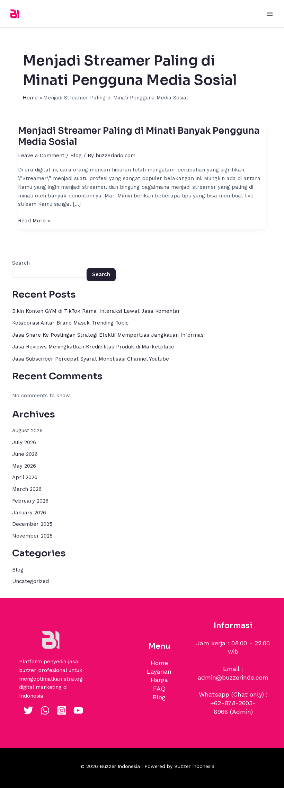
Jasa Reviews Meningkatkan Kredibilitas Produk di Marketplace (93, 347)
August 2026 (27, 430)
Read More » (34, 220)
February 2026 (30, 501)
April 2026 (24, 477)
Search (21, 263)
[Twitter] (28, 710)
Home (159, 662)
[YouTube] (78, 710)
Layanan (159, 671)
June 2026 (25, 454)
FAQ (159, 688)
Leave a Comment (41, 155)
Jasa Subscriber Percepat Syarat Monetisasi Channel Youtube (90, 359)
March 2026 (27, 489)
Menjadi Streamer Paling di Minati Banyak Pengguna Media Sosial (138, 136)
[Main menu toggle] (270, 13)
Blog (76, 155)
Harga (159, 679)
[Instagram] (61, 710)
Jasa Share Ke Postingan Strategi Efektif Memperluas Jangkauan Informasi (108, 335)
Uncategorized (30, 581)
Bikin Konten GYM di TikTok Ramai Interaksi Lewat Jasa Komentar (96, 311)
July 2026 (24, 442)
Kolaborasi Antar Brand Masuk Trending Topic (70, 323)
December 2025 (32, 524)
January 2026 (29, 513)
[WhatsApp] (45, 710)
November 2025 (32, 536)
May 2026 (24, 466)
